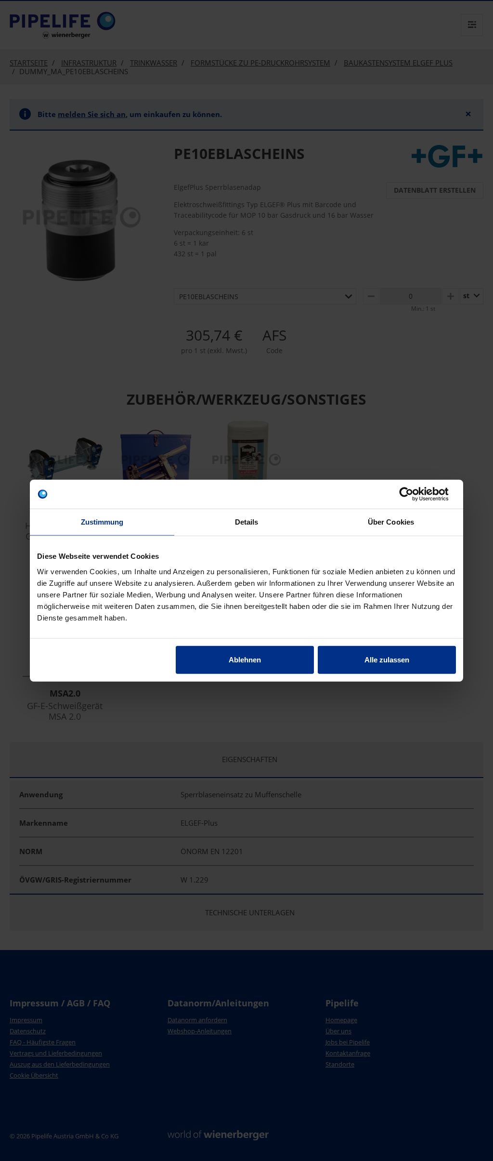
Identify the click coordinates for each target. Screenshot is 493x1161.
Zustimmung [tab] (102, 522)
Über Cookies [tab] (391, 522)
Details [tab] (247, 522)
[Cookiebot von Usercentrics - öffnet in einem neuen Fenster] (414, 494)
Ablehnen (245, 659)
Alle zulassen (386, 659)
